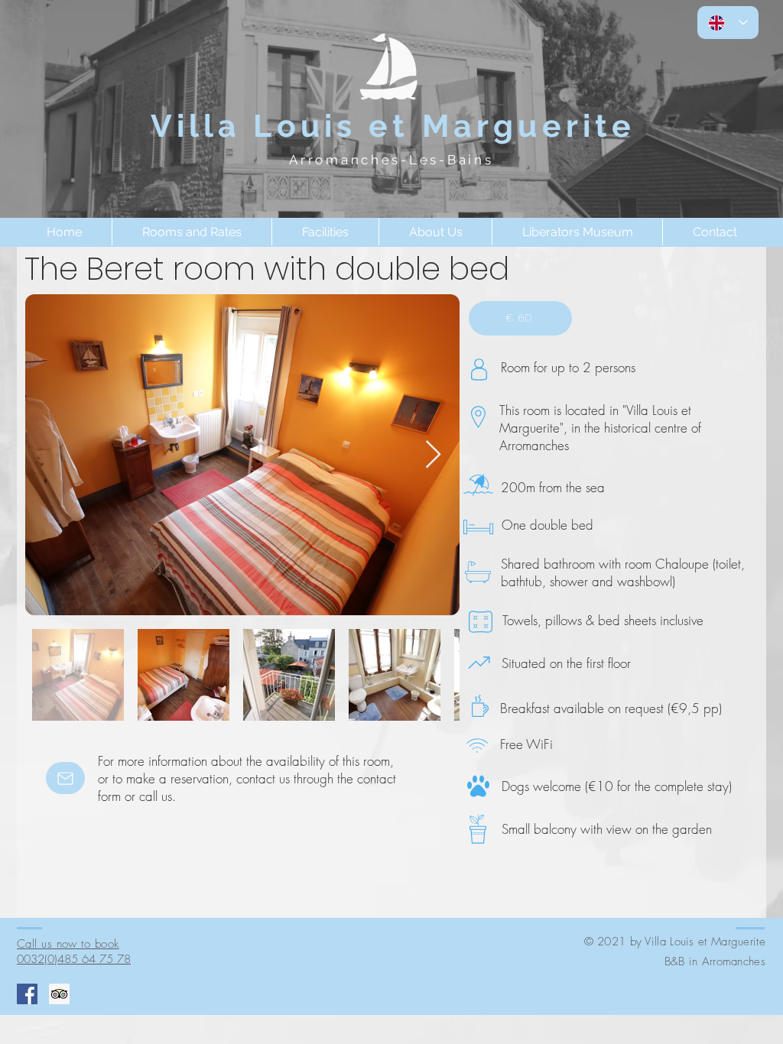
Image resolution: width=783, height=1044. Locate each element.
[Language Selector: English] (728, 22)
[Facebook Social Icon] (27, 994)
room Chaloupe (669, 563)
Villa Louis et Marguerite (399, 125)
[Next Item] (433, 455)
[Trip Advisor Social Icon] (59, 994)
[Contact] (65, 778)
